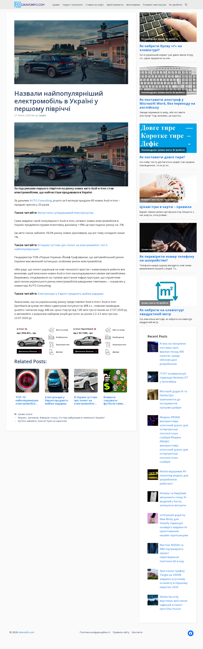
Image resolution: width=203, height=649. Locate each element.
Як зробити (175, 4)
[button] (186, 4)
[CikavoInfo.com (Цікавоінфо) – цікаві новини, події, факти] (29, 4)
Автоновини (133, 4)
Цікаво (56, 4)
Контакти (137, 632)
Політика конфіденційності (95, 632)
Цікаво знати (25, 414)
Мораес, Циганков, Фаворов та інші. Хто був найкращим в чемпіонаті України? (61, 417)
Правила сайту (121, 632)
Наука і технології (73, 4)
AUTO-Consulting (41, 200)
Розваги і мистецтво (154, 4)
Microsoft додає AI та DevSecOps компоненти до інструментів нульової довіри (173, 399)
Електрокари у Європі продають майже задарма (70, 293)
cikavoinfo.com (26, 632)
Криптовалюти (115, 4)
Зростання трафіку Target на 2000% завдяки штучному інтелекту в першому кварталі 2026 (174, 579)
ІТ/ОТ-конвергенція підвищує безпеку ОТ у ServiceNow (174, 377)
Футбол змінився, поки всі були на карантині (42, 420)
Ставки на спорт (95, 4)
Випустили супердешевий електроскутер (65, 212)
